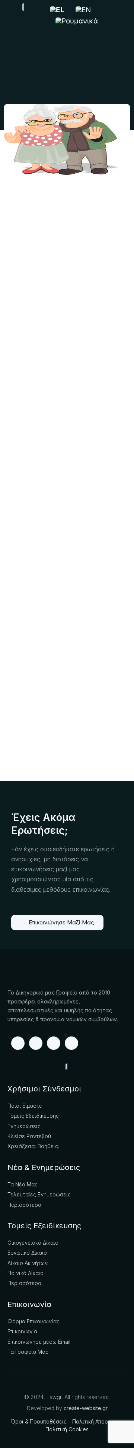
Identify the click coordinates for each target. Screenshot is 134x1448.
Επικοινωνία (29, 1304)
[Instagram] (71, 1043)
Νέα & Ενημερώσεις (43, 1167)
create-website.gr (86, 1408)
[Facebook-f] (18, 1043)
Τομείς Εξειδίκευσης (44, 1225)
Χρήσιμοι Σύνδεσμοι (44, 1088)
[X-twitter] (53, 1043)
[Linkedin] (35, 1043)
